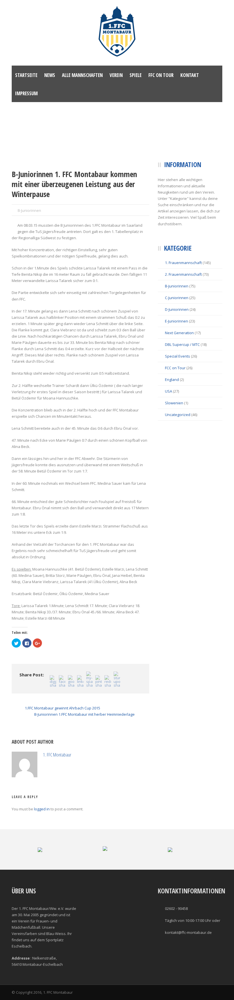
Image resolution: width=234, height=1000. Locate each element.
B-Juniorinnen (29, 210)
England (172, 379)
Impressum (26, 93)
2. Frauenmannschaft (183, 274)
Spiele (136, 75)
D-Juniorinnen (177, 309)
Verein (116, 75)
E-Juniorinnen (176, 321)
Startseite (26, 75)
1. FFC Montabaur (83, 754)
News (49, 75)
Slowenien (174, 402)
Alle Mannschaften (82, 75)
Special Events (177, 356)
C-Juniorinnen (176, 297)
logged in (42, 834)
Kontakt (189, 75)
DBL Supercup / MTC (182, 344)
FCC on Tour (175, 367)
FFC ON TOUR (161, 75)
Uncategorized (177, 414)
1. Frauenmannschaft (183, 262)
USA (168, 391)
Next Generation (179, 332)
